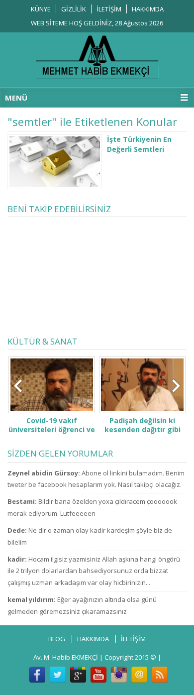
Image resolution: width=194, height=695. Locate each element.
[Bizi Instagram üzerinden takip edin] (119, 675)
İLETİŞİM (109, 8)
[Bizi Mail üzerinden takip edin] (139, 675)
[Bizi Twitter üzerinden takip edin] (58, 675)
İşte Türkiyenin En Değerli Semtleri (139, 144)
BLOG (56, 638)
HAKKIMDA (148, 8)
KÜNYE (41, 8)
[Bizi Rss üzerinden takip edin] (160, 675)
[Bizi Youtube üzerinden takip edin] (98, 675)
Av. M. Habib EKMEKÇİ (65, 657)
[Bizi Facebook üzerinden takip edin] (37, 675)
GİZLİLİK (73, 8)
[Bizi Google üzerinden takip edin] (78, 675)
